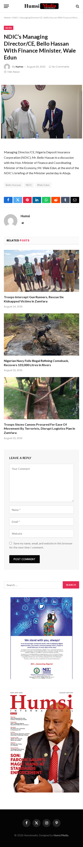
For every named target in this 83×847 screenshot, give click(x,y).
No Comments (60, 66)
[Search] (77, 6)
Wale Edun (43, 185)
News (8, 27)
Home (7, 17)
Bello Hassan (13, 185)
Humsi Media (61, 835)
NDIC (29, 185)
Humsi (19, 66)
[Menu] (6, 6)
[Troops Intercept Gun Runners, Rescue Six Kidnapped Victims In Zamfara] (41, 271)
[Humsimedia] (41, 6)
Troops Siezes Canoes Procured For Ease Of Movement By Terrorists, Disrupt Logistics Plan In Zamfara (39, 429)
